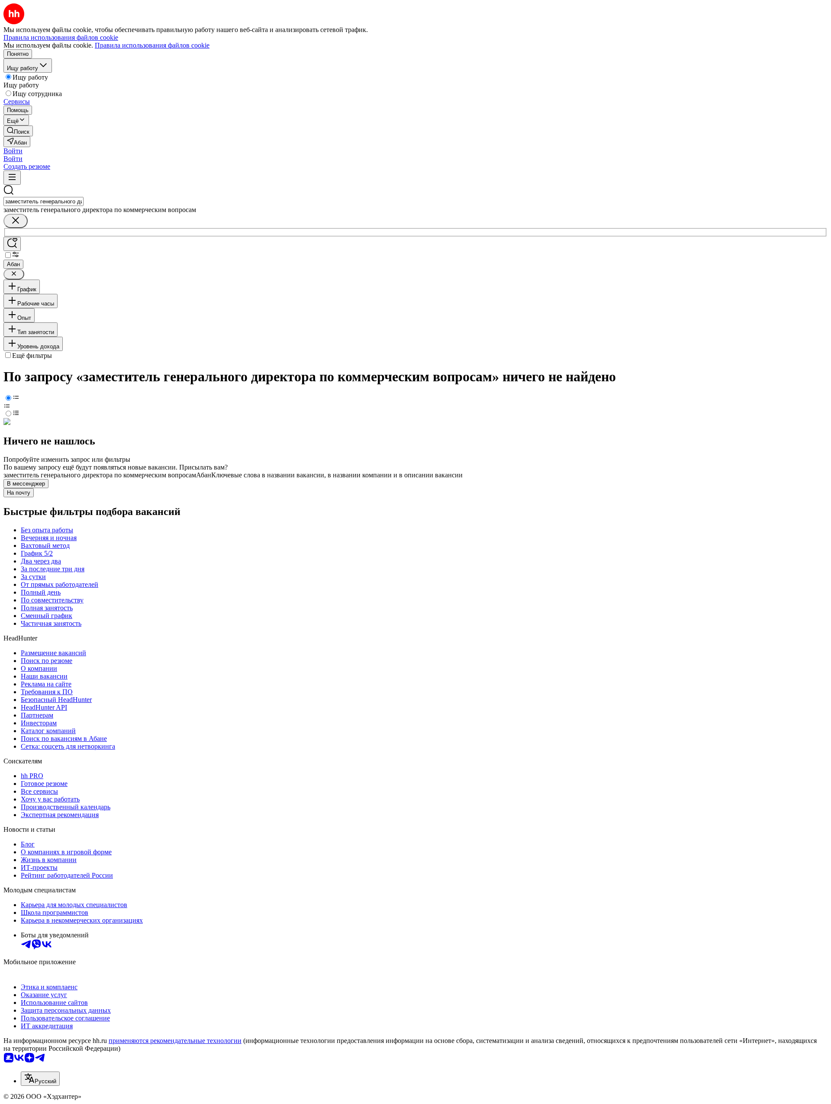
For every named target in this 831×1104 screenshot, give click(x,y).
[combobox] (43, 201)
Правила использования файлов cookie (152, 45)
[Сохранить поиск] (12, 244)
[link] (18, 131)
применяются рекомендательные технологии (175, 1040)
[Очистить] (15, 221)
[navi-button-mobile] (12, 178)
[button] (13, 150)
